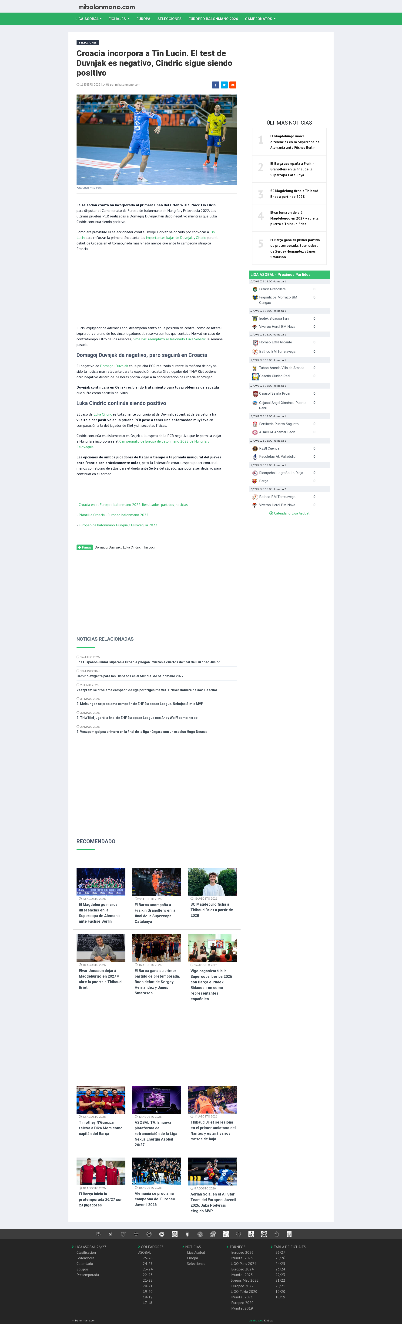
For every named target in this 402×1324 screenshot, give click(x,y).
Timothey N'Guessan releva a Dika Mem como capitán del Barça (101, 1128)
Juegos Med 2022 (245, 1280)
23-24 (148, 1269)
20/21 (280, 1285)
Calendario (85, 1263)
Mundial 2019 (242, 1308)
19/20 (280, 1291)
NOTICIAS (192, 1246)
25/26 (280, 1258)
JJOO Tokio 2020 (244, 1291)
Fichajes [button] (118, 19)
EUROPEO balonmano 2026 (215, 19)
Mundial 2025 (242, 1258)
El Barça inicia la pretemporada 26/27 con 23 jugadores (100, 1199)
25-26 (148, 1258)
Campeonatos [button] (259, 19)
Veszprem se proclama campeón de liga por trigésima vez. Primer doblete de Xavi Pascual (147, 690)
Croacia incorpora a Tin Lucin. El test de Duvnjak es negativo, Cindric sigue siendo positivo (154, 63)
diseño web (256, 1320)
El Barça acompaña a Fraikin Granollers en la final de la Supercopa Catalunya (292, 169)
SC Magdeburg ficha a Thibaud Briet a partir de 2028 (212, 910)
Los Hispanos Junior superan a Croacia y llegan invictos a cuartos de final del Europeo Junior (148, 662)
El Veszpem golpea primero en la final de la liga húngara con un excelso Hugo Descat (142, 732)
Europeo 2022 (242, 1285)
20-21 (148, 1285)
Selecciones (171, 19)
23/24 (280, 1269)
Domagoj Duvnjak (114, 365)
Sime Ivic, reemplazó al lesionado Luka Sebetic (169, 339)
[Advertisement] (150, 287)
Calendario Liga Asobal (291, 513)
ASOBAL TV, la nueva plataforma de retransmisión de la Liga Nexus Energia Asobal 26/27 (156, 1133)
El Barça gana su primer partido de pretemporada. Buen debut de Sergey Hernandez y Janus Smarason (157, 981)
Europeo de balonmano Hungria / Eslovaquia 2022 (118, 525)
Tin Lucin (149, 547)
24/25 (280, 1263)
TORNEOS (236, 1246)
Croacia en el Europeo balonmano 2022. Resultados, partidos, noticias (133, 504)
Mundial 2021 (242, 1297)
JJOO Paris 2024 (243, 1263)
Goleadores (85, 1258)
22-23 (148, 1274)
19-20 (148, 1291)
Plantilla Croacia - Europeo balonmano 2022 (113, 514)
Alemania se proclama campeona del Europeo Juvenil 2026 (155, 1199)
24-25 (148, 1263)
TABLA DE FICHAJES (289, 1246)
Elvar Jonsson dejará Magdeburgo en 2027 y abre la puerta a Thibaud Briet (294, 218)
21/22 (280, 1280)
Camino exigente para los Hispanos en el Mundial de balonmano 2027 (130, 676)
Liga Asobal (196, 1252)
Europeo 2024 (242, 1269)
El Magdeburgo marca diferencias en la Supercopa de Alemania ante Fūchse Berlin (294, 142)
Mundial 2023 (242, 1274)
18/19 (280, 1297)
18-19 (148, 1297)
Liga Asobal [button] (87, 19)
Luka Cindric (103, 414)
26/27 (280, 1252)
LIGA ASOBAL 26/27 (90, 1246)
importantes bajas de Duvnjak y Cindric (176, 237)
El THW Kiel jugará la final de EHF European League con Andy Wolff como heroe (137, 718)
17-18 (147, 1302)
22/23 (280, 1274)
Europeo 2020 (242, 1302)
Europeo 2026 (242, 1252)
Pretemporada (88, 1274)
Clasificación (86, 1252)
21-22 (148, 1280)
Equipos (83, 1269)
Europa (145, 19)
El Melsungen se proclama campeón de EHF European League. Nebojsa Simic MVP (140, 704)
